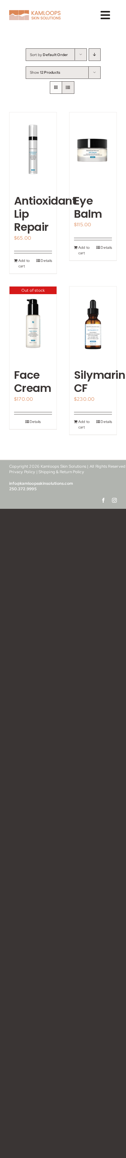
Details (46, 260)
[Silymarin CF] (93, 324)
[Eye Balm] (93, 150)
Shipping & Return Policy (61, 471)
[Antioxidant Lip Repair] (33, 150)
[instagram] (114, 500)
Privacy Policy (22, 471)
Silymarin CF (99, 381)
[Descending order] (95, 54)
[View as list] (68, 87)
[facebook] (103, 500)
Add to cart (24, 263)
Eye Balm (88, 207)
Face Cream (32, 381)
